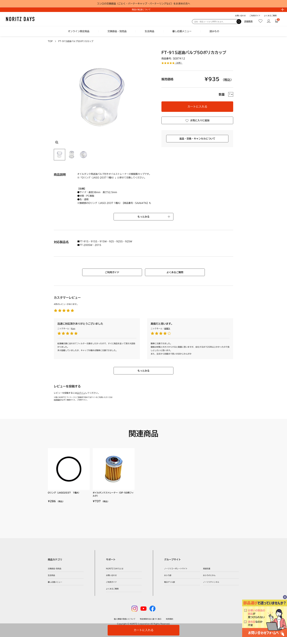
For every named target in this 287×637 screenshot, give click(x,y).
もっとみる (143, 370)
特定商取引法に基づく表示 (150, 619)
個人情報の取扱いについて (124, 619)
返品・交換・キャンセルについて (197, 138)
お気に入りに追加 (199, 120)
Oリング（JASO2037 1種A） (64, 493)
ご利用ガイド (254, 15)
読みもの (214, 31)
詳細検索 (248, 21)
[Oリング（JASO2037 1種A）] (69, 469)
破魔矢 (167, 329)
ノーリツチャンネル (211, 582)
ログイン (81, 393)
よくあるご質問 (270, 15)
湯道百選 (206, 568)
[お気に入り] (260, 21)
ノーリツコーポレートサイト (175, 568)
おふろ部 (167, 575)
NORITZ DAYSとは (114, 568)
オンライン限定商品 (78, 31)
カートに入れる (197, 106)
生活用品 (149, 31)
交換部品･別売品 (54, 568)
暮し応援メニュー (181, 31)
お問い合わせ (240, 15)
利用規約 (57, 400)
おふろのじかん (209, 575)
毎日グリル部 (169, 582)
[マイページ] (269, 21)
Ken (73, 329)
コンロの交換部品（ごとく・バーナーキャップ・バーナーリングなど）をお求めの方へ (143, 3)
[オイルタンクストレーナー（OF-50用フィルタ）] (114, 469)
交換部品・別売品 (117, 31)
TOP (50, 41)
